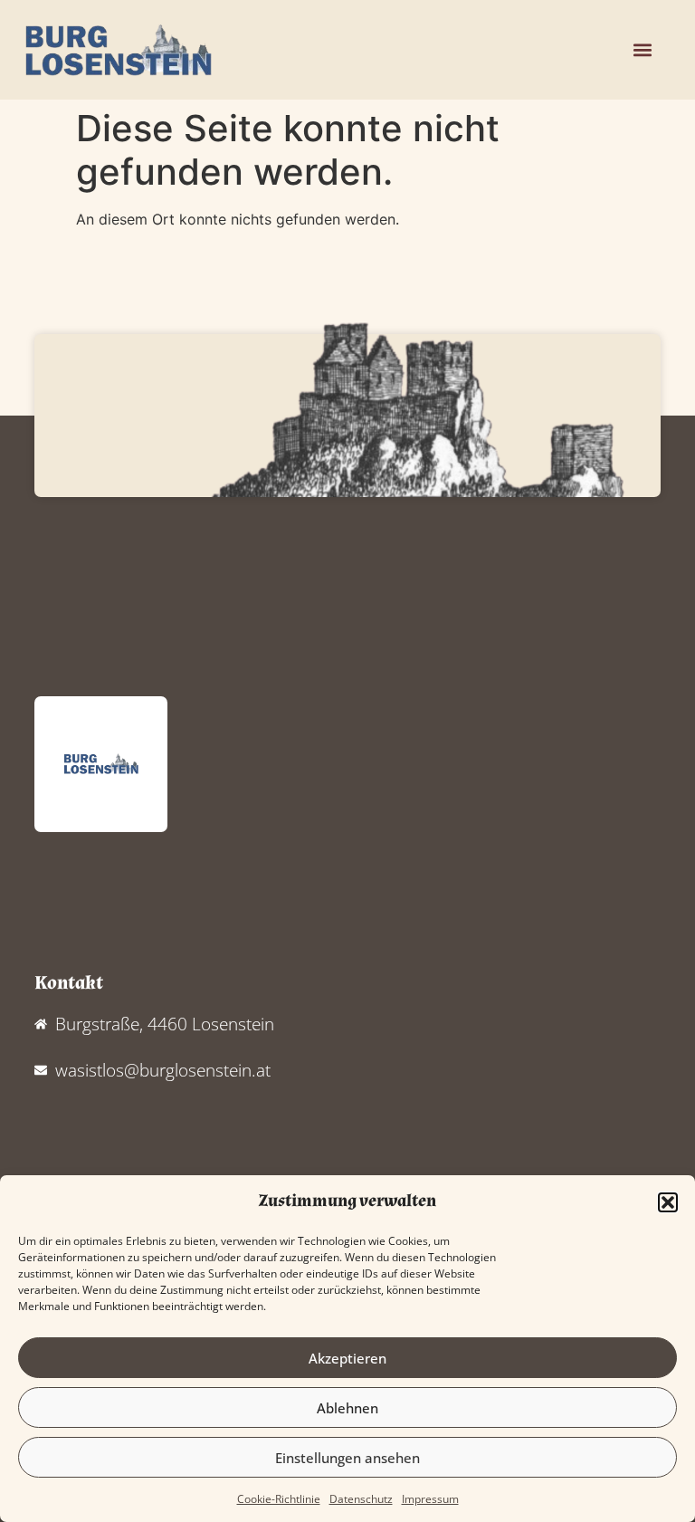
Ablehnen (347, 1408)
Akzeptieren (347, 1358)
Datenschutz (361, 1499)
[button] (668, 1202)
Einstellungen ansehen (347, 1458)
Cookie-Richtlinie (278, 1499)
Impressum (430, 1499)
